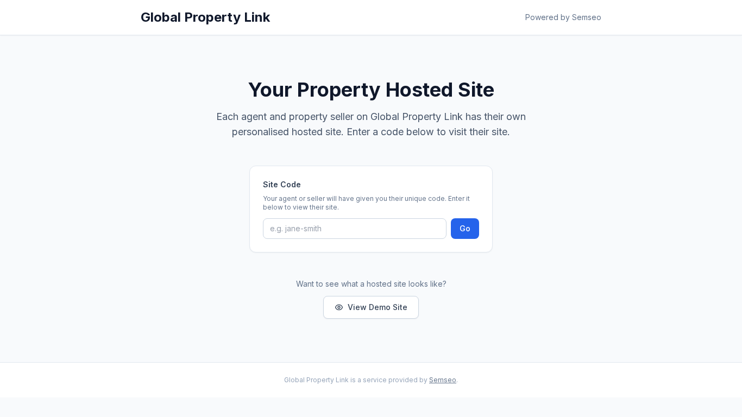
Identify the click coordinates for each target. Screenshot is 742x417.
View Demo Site (377, 307)
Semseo (442, 380)
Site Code (282, 184)
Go (465, 228)
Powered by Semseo (563, 17)
